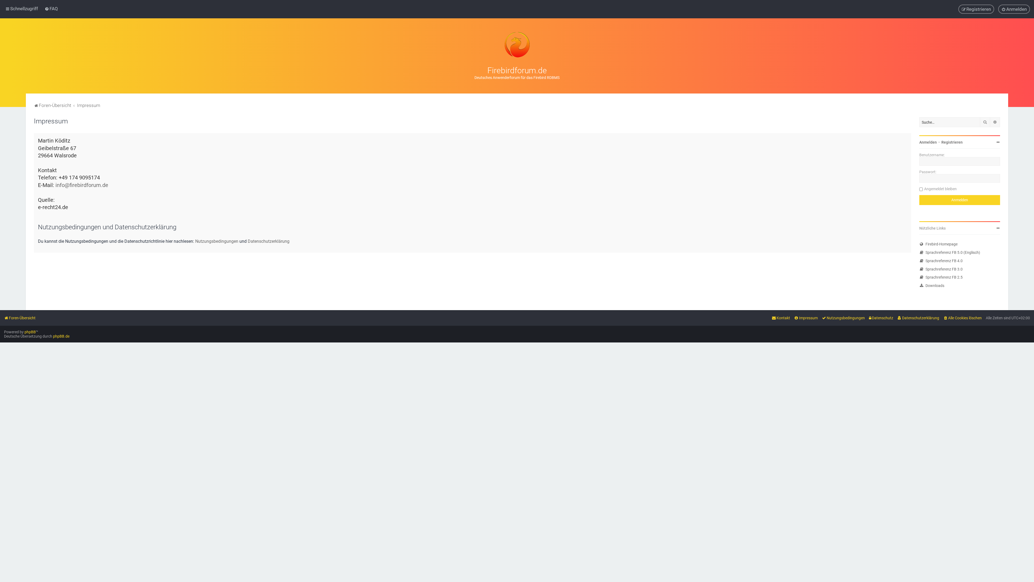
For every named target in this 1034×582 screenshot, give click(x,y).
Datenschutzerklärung (268, 241)
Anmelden (928, 142)
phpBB (30, 332)
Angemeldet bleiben (940, 189)
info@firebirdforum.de (81, 185)
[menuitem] (51, 9)
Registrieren (952, 142)
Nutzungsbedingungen (216, 241)
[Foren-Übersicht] (517, 45)
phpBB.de (61, 336)
